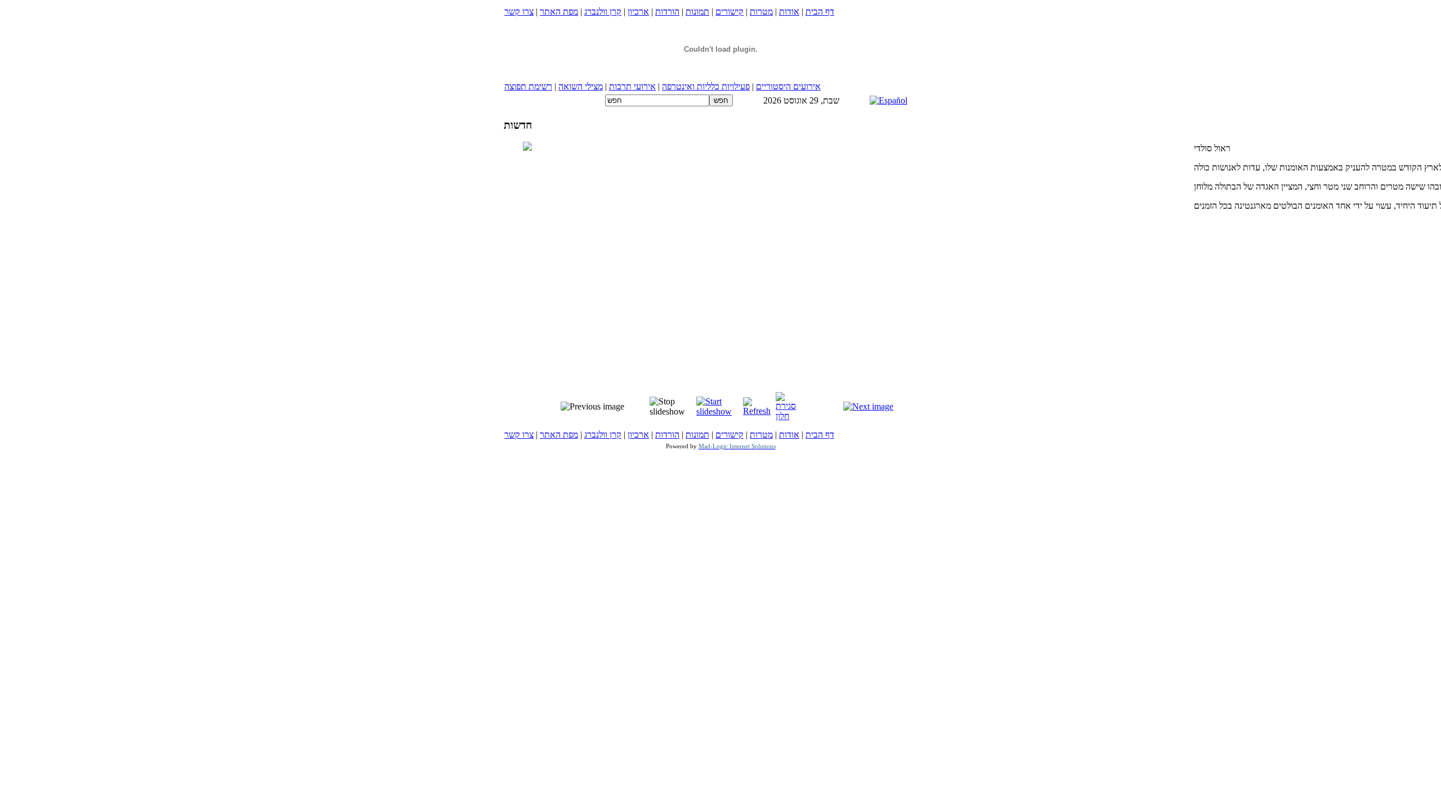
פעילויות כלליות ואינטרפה (706, 86)
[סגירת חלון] (790, 416)
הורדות (667, 11)
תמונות (697, 11)
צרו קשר (519, 11)
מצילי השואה (580, 86)
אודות (789, 11)
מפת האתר (559, 11)
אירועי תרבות (632, 86)
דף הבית (819, 11)
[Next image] (868, 406)
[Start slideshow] (718, 411)
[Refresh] (758, 411)
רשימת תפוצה (528, 86)
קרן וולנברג (602, 11)
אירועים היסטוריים (788, 86)
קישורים (729, 11)
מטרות (761, 11)
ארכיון (638, 11)
